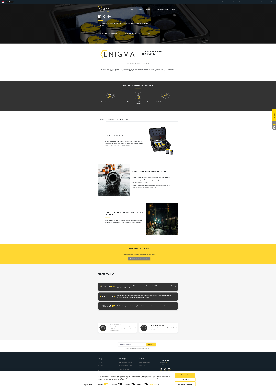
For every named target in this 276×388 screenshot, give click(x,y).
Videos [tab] (127, 119)
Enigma (143, 33)
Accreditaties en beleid (104, 371)
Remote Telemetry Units (125, 362)
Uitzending (142, 365)
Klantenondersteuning (162, 9)
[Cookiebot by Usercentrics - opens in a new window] (88, 385)
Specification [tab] (111, 119)
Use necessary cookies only (185, 384)
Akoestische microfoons (125, 365)
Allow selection (185, 379)
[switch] (120, 384)
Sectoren (148, 9)
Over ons (100, 362)
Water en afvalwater (144, 362)
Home (131, 9)
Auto (12, 1)
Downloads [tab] (120, 119)
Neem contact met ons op (105, 368)
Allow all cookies (185, 374)
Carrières (100, 365)
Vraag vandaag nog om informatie (138, 258)
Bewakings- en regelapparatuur (112, 33)
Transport (142, 371)
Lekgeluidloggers (136, 33)
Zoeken (173, 9)
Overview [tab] (102, 119)
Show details (153, 384)
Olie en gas (142, 368)
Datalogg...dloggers (126, 33)
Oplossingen (140, 9)
